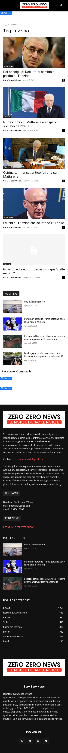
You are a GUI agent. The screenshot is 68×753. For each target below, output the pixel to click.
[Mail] (30, 741)
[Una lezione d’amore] (12, 306)
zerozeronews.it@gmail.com (29, 459)
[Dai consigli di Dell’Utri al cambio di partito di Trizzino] (34, 52)
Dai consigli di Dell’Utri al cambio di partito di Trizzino (29, 74)
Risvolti (7, 117)
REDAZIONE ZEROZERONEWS (18, 527)
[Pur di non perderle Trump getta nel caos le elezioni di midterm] (12, 324)
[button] (61, 5)
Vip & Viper (8, 66)
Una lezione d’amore (34, 301)
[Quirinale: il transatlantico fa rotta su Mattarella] (34, 153)
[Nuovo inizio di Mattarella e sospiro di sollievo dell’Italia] (34, 102)
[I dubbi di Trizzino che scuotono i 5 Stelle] (34, 203)
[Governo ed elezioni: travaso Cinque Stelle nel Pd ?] (34, 249)
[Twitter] (38, 741)
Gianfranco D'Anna (12, 80)
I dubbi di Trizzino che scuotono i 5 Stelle (33, 223)
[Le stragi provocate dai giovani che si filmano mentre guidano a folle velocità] (12, 358)
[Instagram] (22, 741)
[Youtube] (46, 741)
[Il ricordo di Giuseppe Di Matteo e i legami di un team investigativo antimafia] (12, 341)
